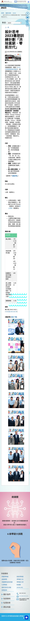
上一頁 (7, 27)
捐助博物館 (20, 576)
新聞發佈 (4, 590)
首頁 (2, 13)
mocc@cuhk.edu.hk (23, 596)
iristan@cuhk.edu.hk (11, 311)
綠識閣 (15, 497)
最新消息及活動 (6, 587)
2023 (14, 13)
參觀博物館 (5, 576)
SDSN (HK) (20, 587)
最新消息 (8, 13)
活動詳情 (14, 176)
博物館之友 (20, 579)
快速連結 (4, 573)
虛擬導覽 (4, 579)
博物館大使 (20, 582)
